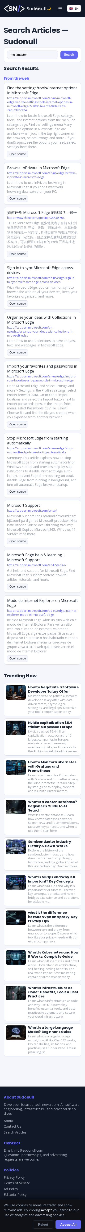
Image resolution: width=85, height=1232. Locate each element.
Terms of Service (17, 1183)
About (8, 1120)
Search (69, 54)
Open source (17, 154)
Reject (43, 1224)
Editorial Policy (15, 1194)
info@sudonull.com (28, 1150)
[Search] (38, 8)
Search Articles (15, 1132)
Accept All (68, 1224)
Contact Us (12, 1126)
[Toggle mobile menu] (60, 8)
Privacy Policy (14, 1177)
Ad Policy (11, 1189)
